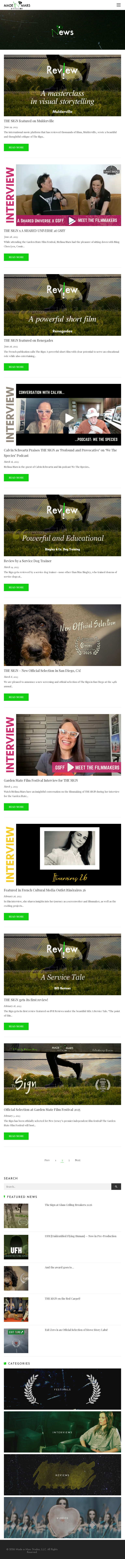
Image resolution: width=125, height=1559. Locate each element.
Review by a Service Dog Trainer (27, 561)
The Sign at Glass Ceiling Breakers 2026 (68, 1205)
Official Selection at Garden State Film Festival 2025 (42, 1109)
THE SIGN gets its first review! (26, 1000)
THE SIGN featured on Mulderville (29, 121)
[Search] (116, 1186)
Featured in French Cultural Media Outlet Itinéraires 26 (45, 890)
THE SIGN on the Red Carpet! (62, 1298)
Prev (47, 1160)
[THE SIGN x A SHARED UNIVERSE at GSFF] (62, 195)
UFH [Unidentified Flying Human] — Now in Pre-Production (80, 1236)
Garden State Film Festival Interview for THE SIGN (41, 780)
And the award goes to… (59, 1267)
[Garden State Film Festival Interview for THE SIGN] (62, 745)
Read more (16, 147)
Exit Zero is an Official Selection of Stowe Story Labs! (76, 1329)
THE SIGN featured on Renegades (28, 340)
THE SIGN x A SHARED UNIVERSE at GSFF (34, 230)
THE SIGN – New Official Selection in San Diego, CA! (42, 670)
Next (77, 1160)
